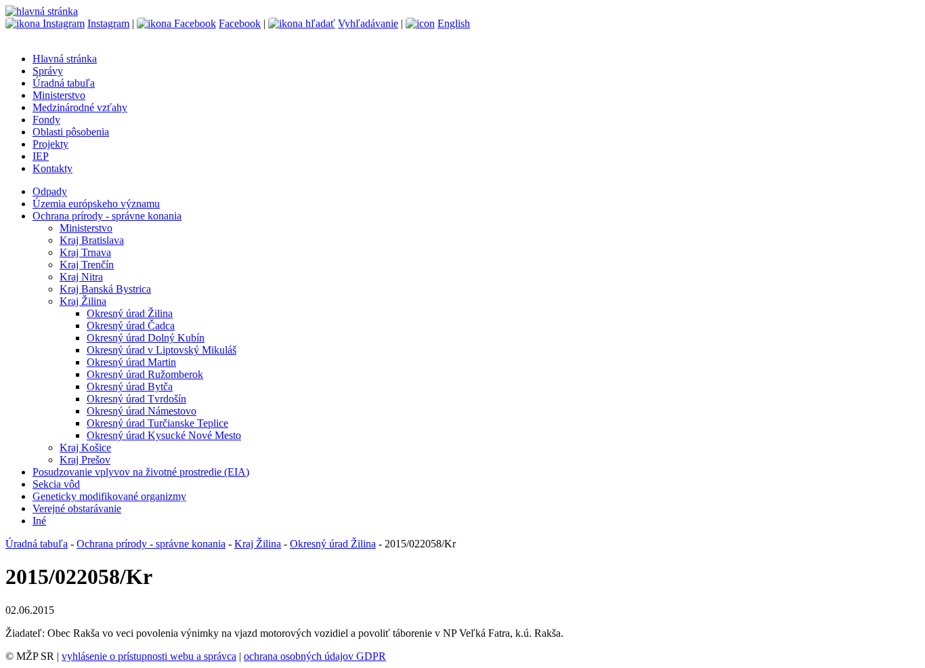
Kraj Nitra (81, 277)
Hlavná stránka (65, 58)
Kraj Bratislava (92, 240)
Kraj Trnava (85, 252)
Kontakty (52, 168)
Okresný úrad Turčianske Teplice (157, 423)
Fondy (46, 119)
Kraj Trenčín (87, 264)
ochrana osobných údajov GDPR (315, 656)
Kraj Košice (85, 447)
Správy (48, 71)
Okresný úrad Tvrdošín (136, 398)
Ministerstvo (59, 95)
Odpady (50, 191)
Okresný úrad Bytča (130, 386)
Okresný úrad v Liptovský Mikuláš (161, 350)
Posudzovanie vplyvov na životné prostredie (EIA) (141, 472)
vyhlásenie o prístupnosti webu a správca (149, 656)
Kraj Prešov (85, 459)
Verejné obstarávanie (77, 508)
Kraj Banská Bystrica (105, 289)
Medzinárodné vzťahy (80, 107)
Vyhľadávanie (368, 23)
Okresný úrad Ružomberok (145, 374)
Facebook (240, 23)
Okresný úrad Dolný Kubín (146, 337)
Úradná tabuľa (64, 83)
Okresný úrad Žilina (130, 313)
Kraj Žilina (83, 301)
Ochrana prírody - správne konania (107, 216)
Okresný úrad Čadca (131, 325)
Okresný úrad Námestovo (141, 411)
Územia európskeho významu (96, 203)
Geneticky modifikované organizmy (109, 496)
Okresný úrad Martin (131, 362)
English (453, 23)
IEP (41, 156)
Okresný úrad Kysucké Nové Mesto (164, 435)
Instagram (108, 23)
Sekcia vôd (56, 484)
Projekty (50, 144)
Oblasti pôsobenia (71, 132)
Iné (39, 520)
